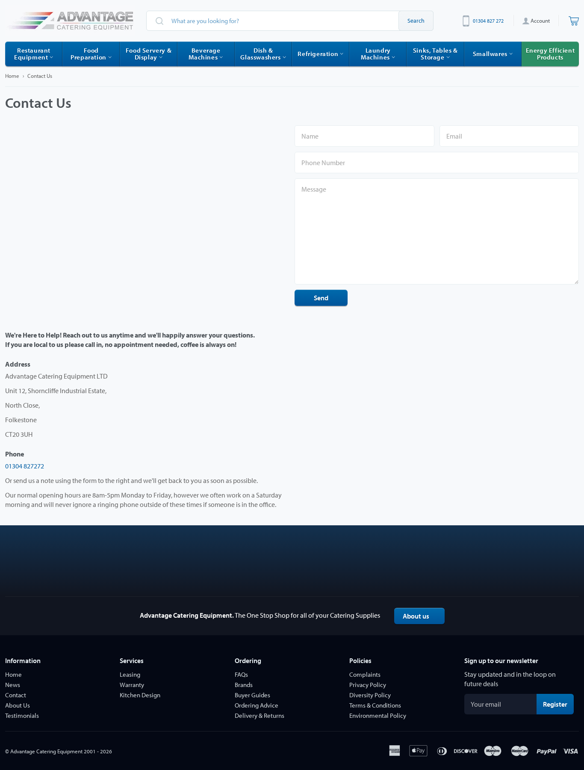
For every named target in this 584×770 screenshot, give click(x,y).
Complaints (364, 674)
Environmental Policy (377, 715)
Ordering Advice (256, 705)
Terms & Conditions (375, 705)
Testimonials (22, 715)
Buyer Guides (252, 695)
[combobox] (290, 21)
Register (558, 703)
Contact (15, 695)
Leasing (130, 674)
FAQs (241, 674)
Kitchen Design (140, 695)
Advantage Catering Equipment (46, 751)
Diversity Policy (370, 695)
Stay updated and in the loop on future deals (510, 679)
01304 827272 (24, 466)
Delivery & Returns (259, 715)
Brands (244, 685)
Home (12, 75)
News (12, 685)
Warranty (132, 685)
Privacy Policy (367, 685)
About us (416, 616)
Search (416, 20)
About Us (17, 705)
